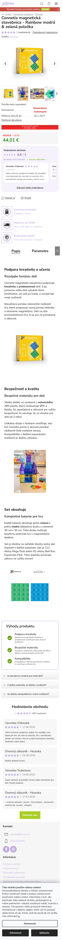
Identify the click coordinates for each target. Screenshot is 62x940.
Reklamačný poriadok (14, 877)
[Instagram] (13, 849)
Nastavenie (30, 923)
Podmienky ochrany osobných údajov (22, 881)
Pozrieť (45, 9)
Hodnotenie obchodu (30, 706)
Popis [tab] (16, 251)
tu (19, 916)
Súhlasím (44, 932)
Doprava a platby (11, 864)
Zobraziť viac (30, 815)
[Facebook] (6, 849)
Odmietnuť (15, 932)
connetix (14, 36)
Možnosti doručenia (11, 120)
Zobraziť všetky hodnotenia (30, 187)
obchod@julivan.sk (19, 834)
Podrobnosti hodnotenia (45, 32)
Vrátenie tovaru (11, 868)
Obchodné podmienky (14, 872)
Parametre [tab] (40, 251)
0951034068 (17, 841)
